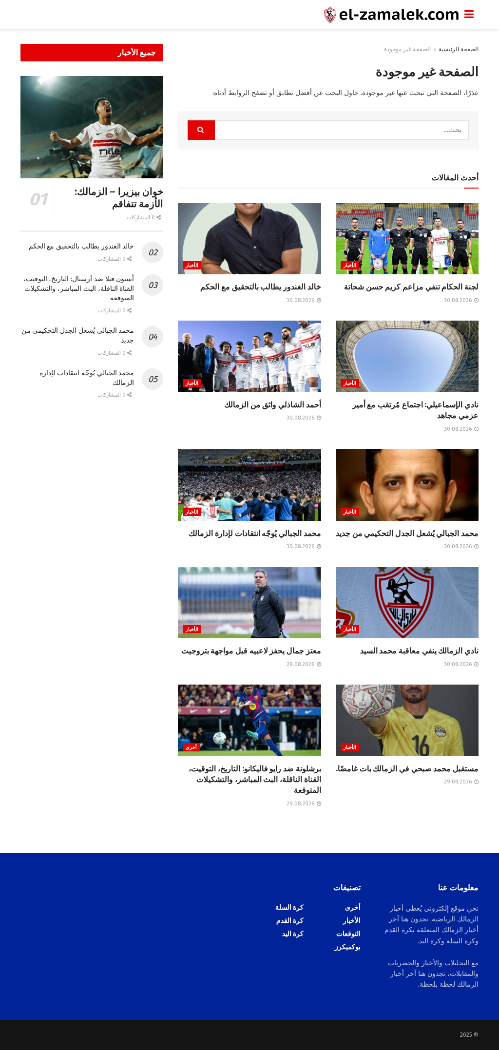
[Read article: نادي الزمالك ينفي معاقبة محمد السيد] (407, 603)
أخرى (191, 747)
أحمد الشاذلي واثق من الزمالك (272, 404)
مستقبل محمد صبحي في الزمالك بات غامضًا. (407, 768)
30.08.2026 (458, 300)
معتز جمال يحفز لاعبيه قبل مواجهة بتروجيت (251, 650)
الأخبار (350, 265)
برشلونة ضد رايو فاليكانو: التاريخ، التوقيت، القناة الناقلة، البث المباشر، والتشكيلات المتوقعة (255, 779)
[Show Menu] (469, 14)
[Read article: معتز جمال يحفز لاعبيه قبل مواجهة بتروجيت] (249, 603)
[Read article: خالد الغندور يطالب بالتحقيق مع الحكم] (249, 239)
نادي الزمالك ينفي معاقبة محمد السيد (419, 650)
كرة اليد (293, 934)
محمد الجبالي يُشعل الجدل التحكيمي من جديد (407, 533)
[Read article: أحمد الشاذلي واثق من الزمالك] (249, 356)
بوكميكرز (348, 947)
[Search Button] (201, 130)
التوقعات (348, 934)
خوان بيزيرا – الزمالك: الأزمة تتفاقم (119, 198)
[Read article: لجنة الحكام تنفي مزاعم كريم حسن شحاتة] (407, 239)
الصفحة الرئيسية (459, 49)
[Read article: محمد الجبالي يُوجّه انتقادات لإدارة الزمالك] (249, 485)
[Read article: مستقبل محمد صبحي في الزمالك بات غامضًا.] (407, 720)
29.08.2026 (301, 664)
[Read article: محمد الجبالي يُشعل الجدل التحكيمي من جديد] (407, 485)
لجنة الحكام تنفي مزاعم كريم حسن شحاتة (411, 286)
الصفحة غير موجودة (407, 49)
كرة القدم (290, 920)
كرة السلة (289, 907)
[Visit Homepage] (242, 14)
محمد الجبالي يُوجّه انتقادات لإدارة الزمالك (255, 533)
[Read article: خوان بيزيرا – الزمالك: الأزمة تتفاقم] (91, 127)
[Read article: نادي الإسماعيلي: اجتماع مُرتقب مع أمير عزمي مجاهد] (407, 356)
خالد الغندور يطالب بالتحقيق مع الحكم (260, 286)
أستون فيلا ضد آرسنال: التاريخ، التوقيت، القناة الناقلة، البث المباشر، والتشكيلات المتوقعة (78, 288)
